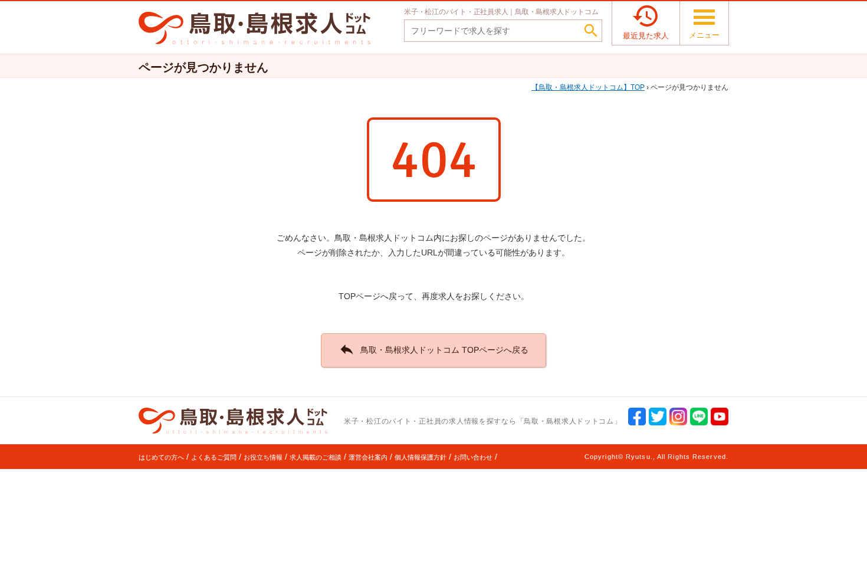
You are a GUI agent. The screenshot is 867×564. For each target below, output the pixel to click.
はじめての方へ (161, 457)
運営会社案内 (368, 457)
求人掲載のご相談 (315, 457)
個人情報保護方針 (420, 457)
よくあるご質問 (214, 457)
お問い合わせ (473, 457)
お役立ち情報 (263, 457)
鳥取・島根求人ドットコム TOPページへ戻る (433, 349)
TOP (591, 87)
